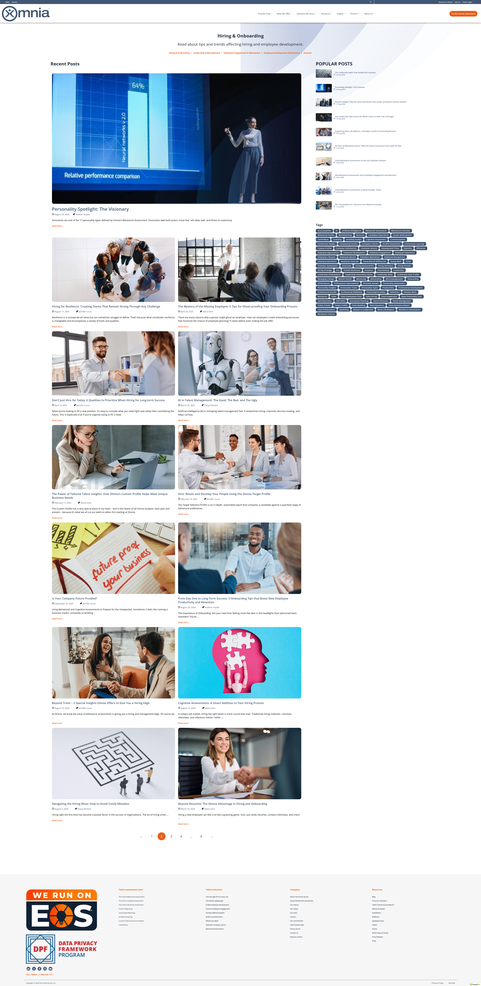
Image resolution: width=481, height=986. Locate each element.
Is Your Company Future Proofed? (74, 598)
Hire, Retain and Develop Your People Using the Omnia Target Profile (224, 494)
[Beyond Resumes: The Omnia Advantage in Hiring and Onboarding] (239, 763)
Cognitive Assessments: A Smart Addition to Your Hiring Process (221, 703)
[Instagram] (45, 969)
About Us (368, 13)
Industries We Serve (305, 13)
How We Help (264, 13)
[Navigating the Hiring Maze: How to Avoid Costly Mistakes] (113, 763)
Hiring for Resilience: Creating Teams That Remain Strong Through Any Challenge (106, 306)
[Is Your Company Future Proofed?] (113, 558)
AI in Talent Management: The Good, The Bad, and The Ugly (217, 400)
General (307, 53)
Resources (325, 13)
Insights (340, 13)
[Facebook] (39, 969)
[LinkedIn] (28, 969)
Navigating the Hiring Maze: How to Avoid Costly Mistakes (90, 804)
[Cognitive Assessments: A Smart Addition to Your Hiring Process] (239, 662)
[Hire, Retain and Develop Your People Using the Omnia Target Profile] (239, 457)
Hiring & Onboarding (179, 53)
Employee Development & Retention (282, 53)
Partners (354, 13)
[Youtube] (50, 969)
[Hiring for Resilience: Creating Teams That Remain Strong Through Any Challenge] (113, 269)
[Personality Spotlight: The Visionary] (176, 138)
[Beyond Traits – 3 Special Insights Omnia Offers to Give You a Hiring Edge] (113, 662)
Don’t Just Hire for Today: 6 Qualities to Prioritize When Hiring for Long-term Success (108, 400)
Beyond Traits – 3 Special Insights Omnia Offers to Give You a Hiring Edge (101, 703)
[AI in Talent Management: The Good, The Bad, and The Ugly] (239, 363)
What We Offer (283, 13)
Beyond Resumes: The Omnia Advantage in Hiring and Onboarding (222, 804)
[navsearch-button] (371, 2)
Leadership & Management (206, 53)
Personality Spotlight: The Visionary (90, 209)
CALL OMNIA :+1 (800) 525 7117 (39, 974)
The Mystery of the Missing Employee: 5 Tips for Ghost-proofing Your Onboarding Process (237, 306)
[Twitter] (34, 969)
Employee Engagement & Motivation (242, 53)
